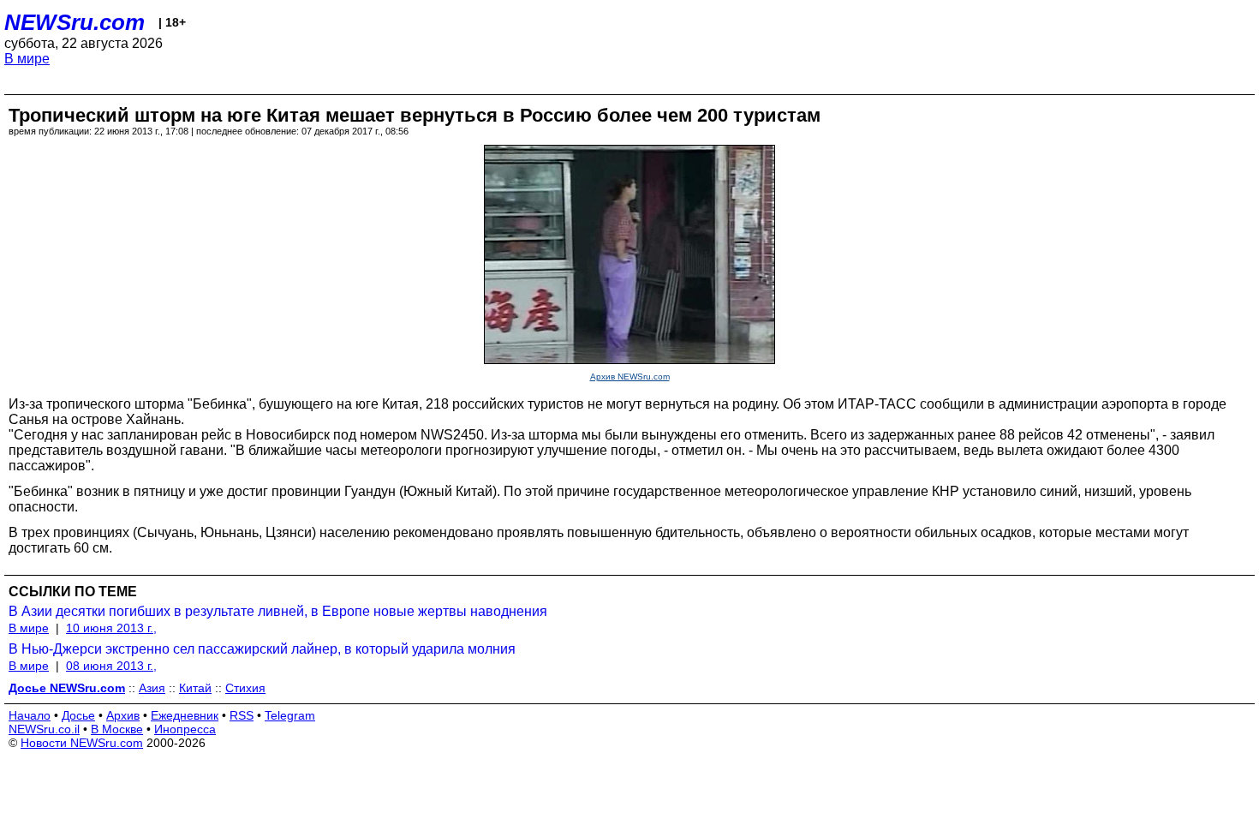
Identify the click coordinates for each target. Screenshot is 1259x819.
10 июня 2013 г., (111, 628)
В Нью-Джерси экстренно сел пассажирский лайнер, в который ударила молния (262, 649)
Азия (152, 688)
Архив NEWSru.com (630, 376)
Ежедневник (184, 715)
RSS (242, 715)
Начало (30, 715)
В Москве (117, 729)
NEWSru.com (74, 22)
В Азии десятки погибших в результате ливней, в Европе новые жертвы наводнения (278, 611)
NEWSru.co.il (44, 729)
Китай (195, 688)
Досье (78, 715)
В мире (27, 58)
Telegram (290, 715)
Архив (123, 715)
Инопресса (185, 729)
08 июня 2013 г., (111, 666)
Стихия (245, 688)
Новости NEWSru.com (82, 743)
